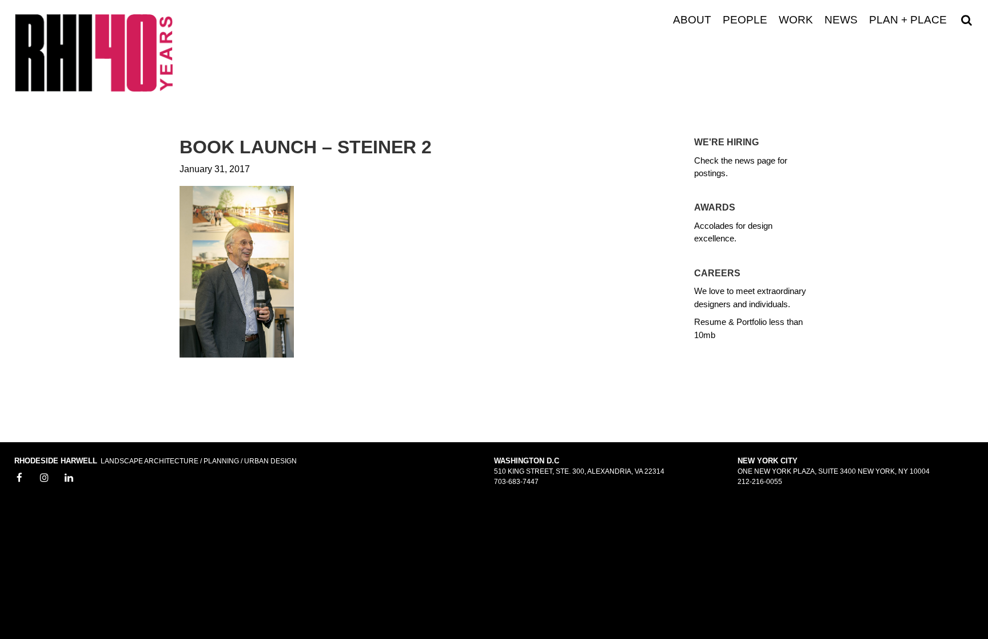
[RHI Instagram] (44, 478)
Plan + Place (908, 20)
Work (796, 20)
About (692, 20)
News (841, 20)
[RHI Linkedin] (69, 478)
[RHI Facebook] (19, 478)
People (745, 20)
